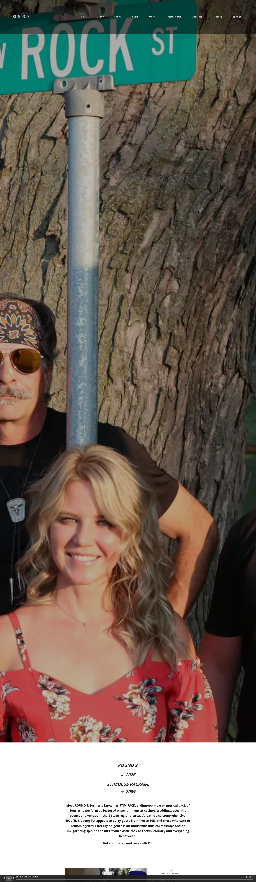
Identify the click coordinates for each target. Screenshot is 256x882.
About (100, 17)
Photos (218, 17)
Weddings (197, 17)
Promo (152, 17)
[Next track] (13, 878)
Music (135, 17)
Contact (237, 17)
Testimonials (174, 17)
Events (118, 17)
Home (84, 17)
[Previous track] (4, 878)
